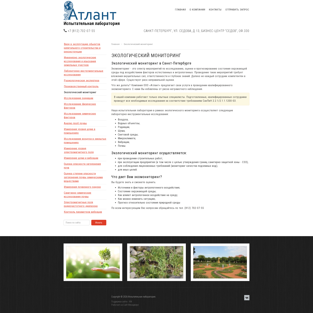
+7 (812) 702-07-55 (81, 31)
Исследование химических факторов (80, 115)
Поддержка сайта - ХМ (121, 301)
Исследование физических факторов (80, 105)
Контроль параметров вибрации (83, 211)
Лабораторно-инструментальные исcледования (83, 72)
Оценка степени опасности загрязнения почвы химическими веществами (83, 177)
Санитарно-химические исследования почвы (77, 194)
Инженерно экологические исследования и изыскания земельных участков (80, 61)
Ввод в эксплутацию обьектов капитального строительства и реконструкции (82, 48)
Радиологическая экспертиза (81, 80)
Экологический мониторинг (80, 92)
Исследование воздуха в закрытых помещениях (85, 140)
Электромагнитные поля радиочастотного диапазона (81, 204)
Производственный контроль (81, 86)
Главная (180, 9)
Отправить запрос (237, 9)
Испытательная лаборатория (92, 23)
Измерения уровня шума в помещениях (79, 131)
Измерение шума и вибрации (81, 158)
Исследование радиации (78, 98)
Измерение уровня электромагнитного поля (79, 150)
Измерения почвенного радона (82, 186)
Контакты (215, 9)
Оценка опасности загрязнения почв (82, 165)
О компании (197, 9)
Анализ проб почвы (75, 123)
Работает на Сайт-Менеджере (125, 305)
